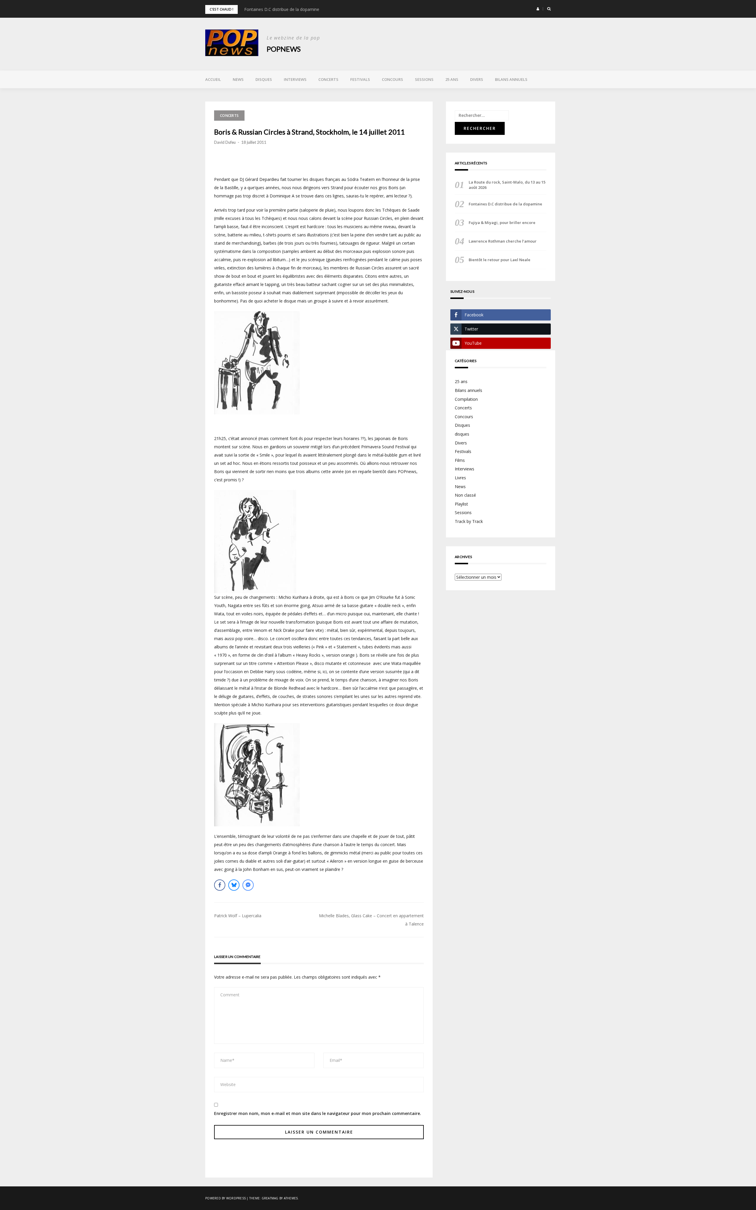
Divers (476, 79)
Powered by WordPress (225, 1198)
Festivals (360, 79)
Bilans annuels (511, 79)
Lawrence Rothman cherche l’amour (503, 241)
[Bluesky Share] (233, 885)
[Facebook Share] (219, 885)
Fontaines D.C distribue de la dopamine (281, 9)
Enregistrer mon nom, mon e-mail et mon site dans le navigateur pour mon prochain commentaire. (317, 1113)
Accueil (213, 79)
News (238, 79)
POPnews (284, 49)
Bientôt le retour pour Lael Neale (499, 259)
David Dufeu (225, 142)
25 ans (451, 79)
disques (462, 434)
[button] (538, 9)
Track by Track (469, 521)
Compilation (466, 399)
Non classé (465, 495)
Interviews (295, 79)
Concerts (328, 79)
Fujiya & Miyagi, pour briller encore (502, 222)
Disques (263, 79)
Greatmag (270, 1198)
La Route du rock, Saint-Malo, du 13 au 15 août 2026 (507, 184)
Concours (392, 79)
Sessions (424, 79)
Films (460, 460)
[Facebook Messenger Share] (248, 885)
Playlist (461, 504)
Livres (460, 477)
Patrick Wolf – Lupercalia (237, 915)
